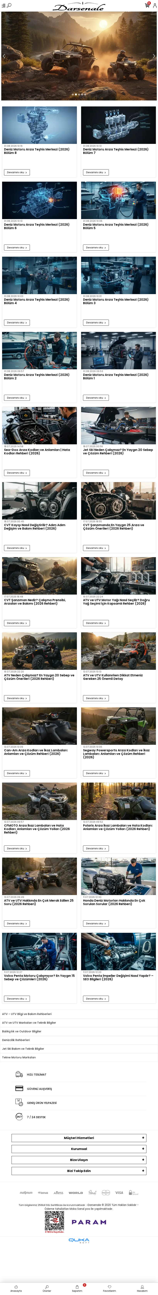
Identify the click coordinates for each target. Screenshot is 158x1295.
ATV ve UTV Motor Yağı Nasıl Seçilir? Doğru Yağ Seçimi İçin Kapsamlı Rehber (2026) (116, 602)
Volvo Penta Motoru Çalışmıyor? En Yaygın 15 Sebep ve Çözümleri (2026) (39, 977)
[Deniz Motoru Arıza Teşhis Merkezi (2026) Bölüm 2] (39, 350)
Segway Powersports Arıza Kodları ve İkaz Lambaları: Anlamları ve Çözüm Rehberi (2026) (116, 754)
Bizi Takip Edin (79, 1171)
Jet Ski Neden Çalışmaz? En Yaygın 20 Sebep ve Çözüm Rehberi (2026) (118, 452)
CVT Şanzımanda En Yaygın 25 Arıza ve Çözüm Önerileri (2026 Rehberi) (113, 527)
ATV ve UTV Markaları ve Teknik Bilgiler (29, 1023)
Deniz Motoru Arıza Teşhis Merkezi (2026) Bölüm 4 (37, 301)
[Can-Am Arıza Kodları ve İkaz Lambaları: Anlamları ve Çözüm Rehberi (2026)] (39, 726)
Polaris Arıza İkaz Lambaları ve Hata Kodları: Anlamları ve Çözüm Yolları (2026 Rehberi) (118, 827)
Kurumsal (79, 1149)
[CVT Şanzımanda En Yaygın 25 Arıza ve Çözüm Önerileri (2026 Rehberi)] (118, 501)
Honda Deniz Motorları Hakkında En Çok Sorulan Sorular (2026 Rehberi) (114, 902)
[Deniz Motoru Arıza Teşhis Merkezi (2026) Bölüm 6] (39, 200)
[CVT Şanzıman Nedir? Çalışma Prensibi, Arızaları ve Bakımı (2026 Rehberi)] (39, 576)
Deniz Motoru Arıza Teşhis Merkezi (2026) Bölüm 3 (116, 301)
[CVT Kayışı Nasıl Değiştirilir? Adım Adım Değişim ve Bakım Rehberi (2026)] (39, 501)
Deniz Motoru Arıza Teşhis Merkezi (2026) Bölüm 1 (116, 376)
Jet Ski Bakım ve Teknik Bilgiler (23, 1049)
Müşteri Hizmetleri (79, 1138)
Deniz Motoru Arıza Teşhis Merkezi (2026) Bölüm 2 (37, 376)
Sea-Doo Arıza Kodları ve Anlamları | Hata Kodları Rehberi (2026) (37, 452)
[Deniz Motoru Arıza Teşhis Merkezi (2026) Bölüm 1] (118, 350)
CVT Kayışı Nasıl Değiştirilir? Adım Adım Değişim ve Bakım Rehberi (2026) (34, 527)
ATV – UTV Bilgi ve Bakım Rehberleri (26, 1014)
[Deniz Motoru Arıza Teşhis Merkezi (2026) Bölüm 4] (39, 275)
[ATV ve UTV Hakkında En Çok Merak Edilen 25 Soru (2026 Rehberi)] (39, 876)
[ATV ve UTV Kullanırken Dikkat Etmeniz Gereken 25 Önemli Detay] (118, 651)
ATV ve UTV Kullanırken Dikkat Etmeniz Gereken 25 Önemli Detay (113, 677)
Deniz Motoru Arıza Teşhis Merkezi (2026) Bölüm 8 (37, 151)
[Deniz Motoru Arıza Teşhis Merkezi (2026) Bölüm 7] (118, 125)
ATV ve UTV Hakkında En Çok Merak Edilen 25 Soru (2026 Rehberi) (39, 902)
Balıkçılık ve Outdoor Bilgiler (21, 1031)
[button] (4, 56)
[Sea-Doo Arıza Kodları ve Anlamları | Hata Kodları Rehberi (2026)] (39, 425)
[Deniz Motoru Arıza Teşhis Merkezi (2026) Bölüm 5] (118, 200)
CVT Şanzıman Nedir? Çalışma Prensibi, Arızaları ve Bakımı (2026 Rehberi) (35, 602)
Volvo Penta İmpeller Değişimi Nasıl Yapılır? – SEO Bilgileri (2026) (118, 977)
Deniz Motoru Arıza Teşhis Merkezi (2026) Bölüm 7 (116, 151)
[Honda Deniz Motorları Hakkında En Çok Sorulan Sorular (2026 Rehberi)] (118, 876)
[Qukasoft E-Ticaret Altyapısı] (79, 1240)
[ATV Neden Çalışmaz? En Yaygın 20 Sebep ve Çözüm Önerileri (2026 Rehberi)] (39, 651)
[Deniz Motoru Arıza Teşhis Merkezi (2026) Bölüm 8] (39, 125)
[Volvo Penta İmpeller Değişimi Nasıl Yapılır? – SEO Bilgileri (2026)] (118, 951)
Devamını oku (16, 172)
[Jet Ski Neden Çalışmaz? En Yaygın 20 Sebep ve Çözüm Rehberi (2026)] (118, 425)
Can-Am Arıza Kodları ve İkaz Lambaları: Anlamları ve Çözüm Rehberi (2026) (36, 752)
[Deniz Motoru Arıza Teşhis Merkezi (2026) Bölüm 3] (118, 275)
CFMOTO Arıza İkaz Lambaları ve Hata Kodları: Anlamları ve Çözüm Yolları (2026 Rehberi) (37, 829)
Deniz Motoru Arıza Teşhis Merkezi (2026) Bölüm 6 (37, 226)
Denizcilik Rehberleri (16, 1040)
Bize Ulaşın (79, 1160)
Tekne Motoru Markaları (19, 1057)
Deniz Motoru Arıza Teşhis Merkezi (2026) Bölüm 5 (116, 226)
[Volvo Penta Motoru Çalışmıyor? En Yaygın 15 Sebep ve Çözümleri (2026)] (39, 951)
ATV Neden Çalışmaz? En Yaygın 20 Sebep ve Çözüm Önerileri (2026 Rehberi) (39, 677)
